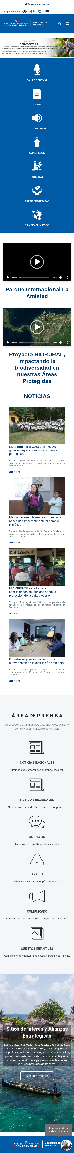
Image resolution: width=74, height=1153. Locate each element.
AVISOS (37, 104)
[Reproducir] (8, 277)
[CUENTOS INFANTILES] (37, 933)
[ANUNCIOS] (37, 821)
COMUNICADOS (37, 128)
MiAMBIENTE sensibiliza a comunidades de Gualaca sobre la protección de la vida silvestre (32, 592)
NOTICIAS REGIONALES (37, 800)
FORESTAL (37, 176)
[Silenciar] (60, 277)
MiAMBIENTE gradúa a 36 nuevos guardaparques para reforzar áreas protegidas (33, 450)
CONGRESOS (37, 152)
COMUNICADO (37, 911)
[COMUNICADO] (37, 896)
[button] (59, 23)
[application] (37, 262)
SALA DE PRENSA (37, 80)
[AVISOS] (37, 859)
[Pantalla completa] (66, 277)
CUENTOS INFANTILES (37, 948)
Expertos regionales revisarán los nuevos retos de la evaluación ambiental (36, 661)
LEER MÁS (15, 471)
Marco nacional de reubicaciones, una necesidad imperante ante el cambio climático (35, 521)
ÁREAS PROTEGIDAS (37, 201)
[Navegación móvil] (67, 23)
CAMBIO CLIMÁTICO (37, 225)
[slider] (34, 277)
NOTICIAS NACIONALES (37, 762)
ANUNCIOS (37, 837)
